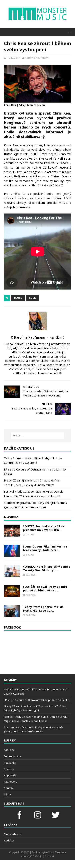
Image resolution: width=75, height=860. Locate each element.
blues (18, 298)
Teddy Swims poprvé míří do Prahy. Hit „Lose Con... (43, 608)
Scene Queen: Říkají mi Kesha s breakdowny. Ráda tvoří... (45, 548)
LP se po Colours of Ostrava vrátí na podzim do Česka (36, 700)
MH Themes (57, 852)
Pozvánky (10, 762)
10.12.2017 (13, 57)
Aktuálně (9, 750)
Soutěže (9, 788)
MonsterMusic (12, 834)
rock (32, 298)
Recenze (9, 769)
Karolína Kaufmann (37, 57)
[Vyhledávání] (37, 435)
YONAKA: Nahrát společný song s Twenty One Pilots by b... (46, 568)
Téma (7, 794)
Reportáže (10, 775)
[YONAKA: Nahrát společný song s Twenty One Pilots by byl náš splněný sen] (12, 574)
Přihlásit (49, 856)
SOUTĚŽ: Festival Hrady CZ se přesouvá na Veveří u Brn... (44, 528)
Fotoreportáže (12, 756)
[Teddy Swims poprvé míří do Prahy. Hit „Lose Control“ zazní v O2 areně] (12, 615)
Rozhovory (10, 781)
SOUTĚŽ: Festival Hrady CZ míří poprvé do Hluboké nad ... (45, 588)
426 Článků (57, 337)
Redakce (9, 840)
